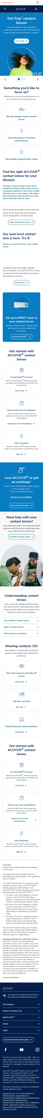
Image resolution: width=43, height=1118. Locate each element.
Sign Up (19, 454)
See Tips (19, 707)
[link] (21, 41)
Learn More (20, 282)
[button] (37, 2)
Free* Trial (19, 391)
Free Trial (20, 41)
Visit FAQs (19, 732)
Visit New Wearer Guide (20, 537)
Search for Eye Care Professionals (19, 819)
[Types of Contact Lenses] (21, 195)
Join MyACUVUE (20, 336)
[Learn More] (21, 253)
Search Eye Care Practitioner (19, 423)
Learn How (19, 682)
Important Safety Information (16, 1039)
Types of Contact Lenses (20, 222)
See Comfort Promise (20, 505)
